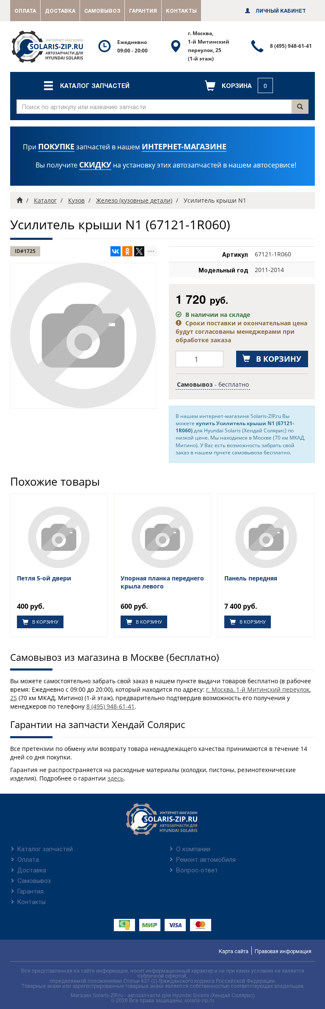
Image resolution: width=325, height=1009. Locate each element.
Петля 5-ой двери (44, 578)
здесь (115, 778)
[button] (86, 85)
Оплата (25, 10)
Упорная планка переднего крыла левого (162, 582)
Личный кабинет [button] (280, 10)
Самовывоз (102, 10)
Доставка (60, 10)
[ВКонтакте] (115, 251)
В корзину (44, 622)
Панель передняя (250, 578)
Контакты (181, 10)
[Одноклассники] (127, 251)
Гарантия (143, 10)
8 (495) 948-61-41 (110, 706)
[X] (139, 251)
